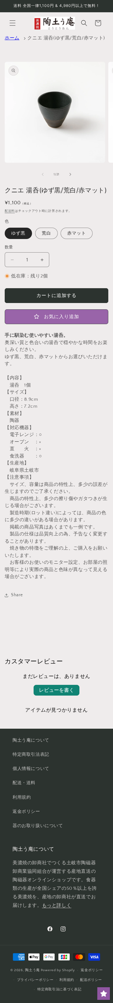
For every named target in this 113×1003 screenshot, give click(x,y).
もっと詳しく (57, 905)
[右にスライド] (70, 174)
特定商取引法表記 (31, 754)
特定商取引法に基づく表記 (59, 989)
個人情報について (31, 768)
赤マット (76, 233)
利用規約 (22, 797)
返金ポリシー (26, 811)
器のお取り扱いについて (38, 825)
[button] (12, 23)
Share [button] (17, 595)
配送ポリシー (91, 980)
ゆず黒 (18, 233)
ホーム (12, 38)
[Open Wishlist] (103, 993)
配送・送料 (24, 782)
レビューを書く (56, 690)
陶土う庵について (31, 740)
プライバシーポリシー (35, 980)
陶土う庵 (32, 970)
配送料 (10, 211)
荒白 (46, 233)
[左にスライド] (43, 174)
